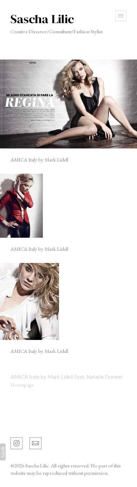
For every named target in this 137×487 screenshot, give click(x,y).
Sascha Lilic (24, 424)
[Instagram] (16, 442)
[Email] (35, 442)
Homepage (22, 384)
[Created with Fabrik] (3, 452)
